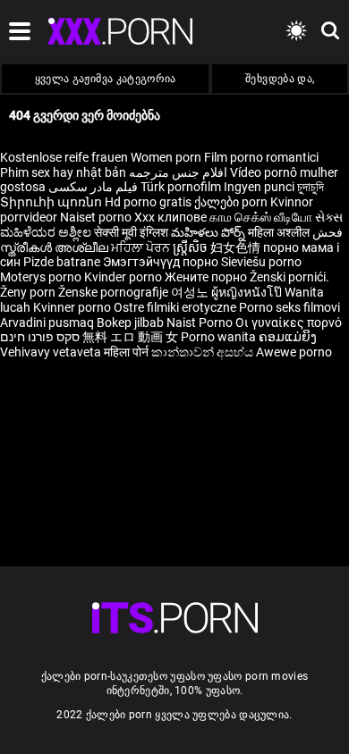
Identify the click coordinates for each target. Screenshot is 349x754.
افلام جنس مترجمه (178, 172)
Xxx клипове (170, 217)
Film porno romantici (261, 157)
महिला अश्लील (280, 232)
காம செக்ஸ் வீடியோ (260, 217)
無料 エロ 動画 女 (130, 337)
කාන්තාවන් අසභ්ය (203, 352)
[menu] (175, 618)
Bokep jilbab (130, 322)
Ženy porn (29, 292)
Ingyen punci (259, 187)
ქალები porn (232, 202)
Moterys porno (42, 277)
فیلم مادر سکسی (93, 187)
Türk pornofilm (180, 187)
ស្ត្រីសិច (191, 247)
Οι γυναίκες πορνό (288, 322)
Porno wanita (220, 337)
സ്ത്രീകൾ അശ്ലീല (55, 247)
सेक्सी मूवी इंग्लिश (131, 232)
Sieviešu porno (261, 262)
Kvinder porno (124, 277)
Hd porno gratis (148, 202)
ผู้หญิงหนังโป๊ (248, 292)
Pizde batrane (61, 262)
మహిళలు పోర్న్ (209, 232)
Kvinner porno (73, 307)
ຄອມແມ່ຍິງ (288, 337)
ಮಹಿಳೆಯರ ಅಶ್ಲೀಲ (47, 232)
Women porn (167, 157)
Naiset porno (97, 217)
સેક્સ (329, 217)
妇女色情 (236, 247)
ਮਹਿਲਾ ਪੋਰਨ (142, 247)
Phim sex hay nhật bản (63, 172)
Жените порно (207, 277)
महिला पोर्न (127, 352)
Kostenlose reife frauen (64, 157)
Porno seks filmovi (289, 307)
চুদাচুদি (310, 187)
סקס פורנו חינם (40, 337)
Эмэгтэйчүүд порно (162, 262)
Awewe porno (294, 352)
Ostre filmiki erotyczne (175, 307)
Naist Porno (200, 322)
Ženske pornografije (114, 292)
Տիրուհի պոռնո (52, 202)
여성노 (191, 292)
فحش (327, 232)
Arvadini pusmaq (48, 322)
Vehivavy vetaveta (52, 352)
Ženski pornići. (289, 277)
